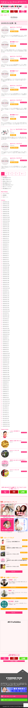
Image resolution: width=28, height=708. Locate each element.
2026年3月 (6, 211)
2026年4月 (6, 209)
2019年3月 (6, 370)
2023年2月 (6, 280)
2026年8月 (6, 201)
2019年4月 (6, 368)
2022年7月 (6, 293)
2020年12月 (6, 330)
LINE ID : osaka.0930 (25, 492)
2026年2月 (6, 213)
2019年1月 (6, 374)
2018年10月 (6, 380)
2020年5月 (6, 343)
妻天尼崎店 (25, 540)
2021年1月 (6, 328)
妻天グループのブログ (7, 186)
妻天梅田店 (25, 546)
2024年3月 (6, 255)
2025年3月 (6, 234)
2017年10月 (6, 403)
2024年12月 (6, 240)
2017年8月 (6, 406)
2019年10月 (6, 357)
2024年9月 (6, 244)
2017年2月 (6, 418)
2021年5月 (6, 320)
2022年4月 (6, 299)
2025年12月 (6, 217)
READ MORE (13, 587)
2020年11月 (6, 332)
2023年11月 (6, 263)
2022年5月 (6, 297)
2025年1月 (6, 238)
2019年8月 (6, 361)
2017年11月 (6, 401)
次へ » (22, 173)
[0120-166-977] (5, 658)
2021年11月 (6, 309)
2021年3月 (6, 324)
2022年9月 (6, 290)
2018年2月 (6, 395)
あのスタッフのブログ (16, 27)
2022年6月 (6, 295)
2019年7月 (6, 362)
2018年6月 (6, 387)
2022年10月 (6, 288)
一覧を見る (13, 571)
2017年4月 (6, 414)
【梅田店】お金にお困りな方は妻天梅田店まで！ (18, 460)
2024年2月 (6, 257)
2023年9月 (6, 267)
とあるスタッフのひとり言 (14, 450)
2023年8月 (6, 268)
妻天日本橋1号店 (24, 552)
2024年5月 (6, 251)
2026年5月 (6, 207)
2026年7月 (6, 203)
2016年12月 (6, 422)
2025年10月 (6, 221)
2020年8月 (6, 338)
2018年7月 (6, 385)
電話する (14, 11)
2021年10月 (6, 311)
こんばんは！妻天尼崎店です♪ (15, 431)
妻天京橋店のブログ (7, 183)
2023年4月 (6, 276)
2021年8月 (6, 315)
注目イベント (5, 197)
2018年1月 (6, 397)
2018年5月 (6, 389)
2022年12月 (6, 284)
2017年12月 (6, 399)
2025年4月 (6, 232)
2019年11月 (6, 355)
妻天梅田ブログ (14, 41)
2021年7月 (6, 316)
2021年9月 (6, 313)
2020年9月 (6, 336)
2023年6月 (6, 272)
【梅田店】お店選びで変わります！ (16, 440)
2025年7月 (6, 226)
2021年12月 (6, 307)
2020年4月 (6, 345)
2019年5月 (6, 366)
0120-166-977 (7, 492)
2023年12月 (6, 261)
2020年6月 (6, 341)
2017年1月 (6, 420)
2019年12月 (6, 353)
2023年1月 (6, 282)
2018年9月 (6, 382)
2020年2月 (6, 349)
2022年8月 (6, 292)
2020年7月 (6, 339)
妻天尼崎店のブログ (7, 188)
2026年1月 (6, 215)
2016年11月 (6, 424)
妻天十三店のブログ (7, 179)
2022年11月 (6, 286)
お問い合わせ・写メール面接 (16, 492)
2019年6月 (6, 364)
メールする (23, 11)
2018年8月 (6, 384)
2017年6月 (6, 410)
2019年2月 (6, 372)
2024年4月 (6, 253)
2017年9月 (6, 405)
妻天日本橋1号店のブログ (8, 184)
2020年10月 (6, 334)
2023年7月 (6, 270)
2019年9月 (6, 359)
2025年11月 (6, 219)
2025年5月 (6, 230)
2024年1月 (6, 259)
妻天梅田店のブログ (7, 177)
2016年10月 (6, 426)
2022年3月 (6, 301)
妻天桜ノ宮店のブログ (7, 181)
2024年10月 (6, 242)
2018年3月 (6, 393)
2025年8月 (6, 224)
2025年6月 (6, 228)
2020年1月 (6, 351)
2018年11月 (6, 378)
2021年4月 (6, 322)
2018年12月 (6, 376)
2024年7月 (6, 247)
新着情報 (4, 195)
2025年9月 (6, 223)
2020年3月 (6, 347)
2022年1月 (6, 305)
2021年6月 (6, 318)
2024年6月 (6, 249)
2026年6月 (6, 205)
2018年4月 (6, 391)
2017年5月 (6, 412)
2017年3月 (6, 416)
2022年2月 (6, 303)
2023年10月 (6, 265)
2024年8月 (6, 245)
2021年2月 (6, 326)
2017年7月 (6, 408)
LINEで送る (5, 11)
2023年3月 (6, 278)
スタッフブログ (6, 193)
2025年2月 (6, 236)
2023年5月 (6, 274)
